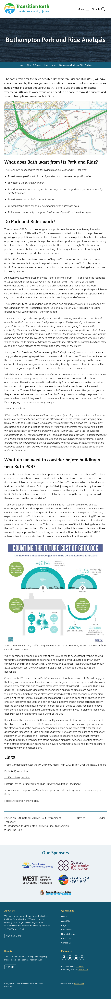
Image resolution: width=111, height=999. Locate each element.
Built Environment (51, 817)
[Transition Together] (73, 880)
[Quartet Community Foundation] (73, 865)
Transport (9, 821)
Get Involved (67, 929)
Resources (66, 938)
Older (102, 817)
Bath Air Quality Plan (16, 771)
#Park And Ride (13, 829)
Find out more (14, 936)
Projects (65, 925)
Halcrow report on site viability (21, 800)
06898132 (83, 969)
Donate (10, 967)
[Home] (26, 12)
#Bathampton (12, 825)
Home (64, 916)
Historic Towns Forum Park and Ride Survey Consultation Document (42, 783)
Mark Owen (79, 983)
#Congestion (62, 825)
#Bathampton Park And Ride (37, 825)
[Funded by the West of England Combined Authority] (37, 880)
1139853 (80, 966)
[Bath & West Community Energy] (37, 865)
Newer (80, 817)
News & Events (68, 934)
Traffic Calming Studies (17, 777)
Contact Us (66, 942)
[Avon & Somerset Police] (55, 892)
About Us (65, 921)
